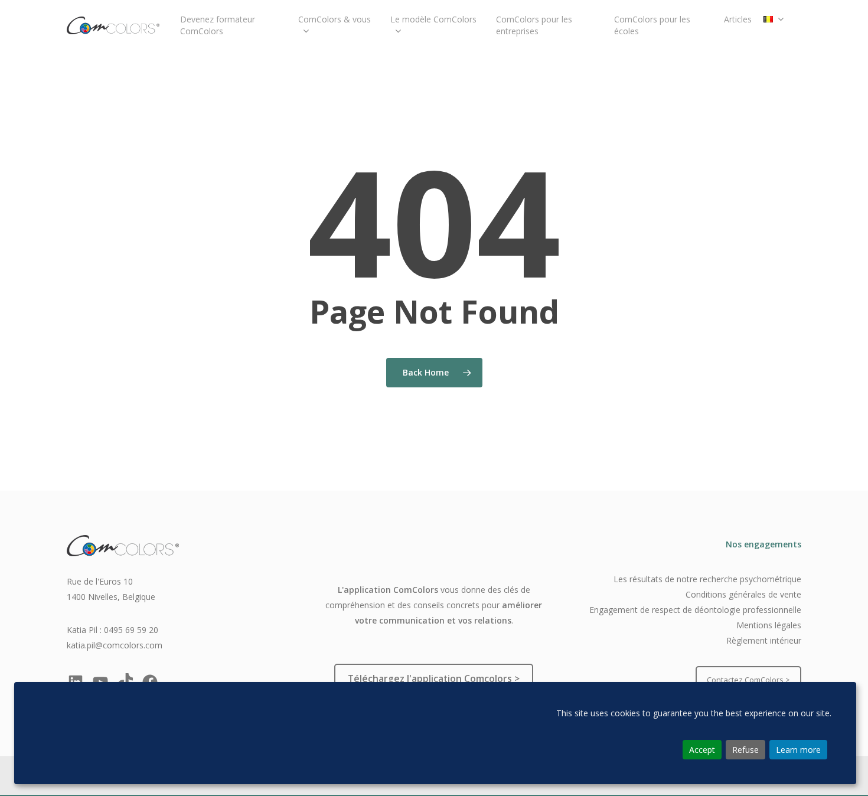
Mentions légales (768, 625)
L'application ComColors (388, 589)
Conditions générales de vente (743, 594)
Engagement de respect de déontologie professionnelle (695, 609)
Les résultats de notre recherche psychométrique (707, 579)
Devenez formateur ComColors (217, 25)
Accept (702, 749)
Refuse (745, 749)
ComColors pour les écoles (652, 25)
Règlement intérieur (763, 640)
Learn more (798, 749)
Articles (738, 19)
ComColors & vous (334, 19)
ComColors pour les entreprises (534, 25)
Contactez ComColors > (748, 679)
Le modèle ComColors (433, 19)
